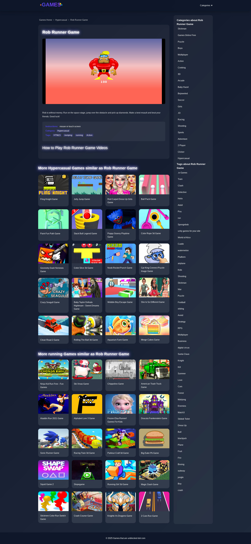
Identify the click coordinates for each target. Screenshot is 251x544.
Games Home (45, 20)
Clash (180, 186)
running (79, 135)
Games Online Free (187, 35)
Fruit (180, 451)
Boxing (181, 464)
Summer (182, 373)
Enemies (182, 406)
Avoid (180, 315)
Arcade (181, 80)
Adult (180, 205)
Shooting (182, 126)
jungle (181, 477)
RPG (180, 328)
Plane (180, 445)
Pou (180, 211)
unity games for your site (189, 231)
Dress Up (182, 425)
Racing (181, 119)
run (179, 218)
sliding (181, 309)
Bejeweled (183, 93)
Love (180, 380)
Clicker (181, 152)
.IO (179, 113)
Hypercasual (61, 20)
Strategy (182, 322)
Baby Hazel (183, 87)
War (179, 289)
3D (179, 74)
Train (180, 179)
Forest (181, 393)
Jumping (68, 135)
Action (89, 135)
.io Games (182, 173)
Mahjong (182, 399)
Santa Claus (183, 354)
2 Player (182, 145)
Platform (182, 257)
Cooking (182, 68)
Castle (181, 244)
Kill (179, 367)
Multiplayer (183, 55)
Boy (179, 484)
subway (181, 471)
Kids (180, 270)
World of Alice (184, 237)
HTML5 (57, 135)
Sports (181, 132)
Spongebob (183, 224)
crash (180, 490)
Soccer (181, 100)
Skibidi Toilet (184, 419)
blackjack (182, 438)
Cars (180, 386)
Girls (180, 106)
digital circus (183, 348)
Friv (179, 458)
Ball (179, 432)
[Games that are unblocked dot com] (51, 8)
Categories (206, 5)
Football (181, 302)
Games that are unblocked (125, 538)
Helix (180, 198)
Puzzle (181, 42)
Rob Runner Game (79, 20)
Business (182, 341)
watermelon (183, 250)
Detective (182, 192)
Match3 (181, 412)
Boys (180, 48)
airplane (181, 263)
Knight (181, 360)
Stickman (182, 29)
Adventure (182, 139)
